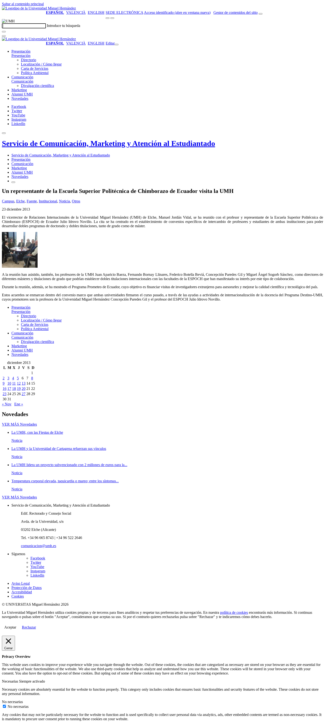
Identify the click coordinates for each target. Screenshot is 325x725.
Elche (20, 201)
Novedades (19, 98)
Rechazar (29, 627)
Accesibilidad (21, 592)
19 (19, 389)
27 (23, 394)
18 (14, 389)
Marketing (19, 90)
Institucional (48, 201)
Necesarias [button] (10, 681)
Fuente (32, 201)
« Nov (6, 404)
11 (14, 383)
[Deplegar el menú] (13, 182)
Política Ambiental (35, 73)
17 (9, 389)
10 (9, 383)
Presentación (20, 51)
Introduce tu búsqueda (63, 26)
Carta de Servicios (34, 68)
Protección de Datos (26, 588)
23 (4, 394)
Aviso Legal (20, 583)
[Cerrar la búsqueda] (4, 36)
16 (4, 389)
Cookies (17, 596)
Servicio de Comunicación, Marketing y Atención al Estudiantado (108, 143)
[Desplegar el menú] (112, 18)
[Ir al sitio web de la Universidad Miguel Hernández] (39, 8)
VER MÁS (19, 424)
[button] (20, 56)
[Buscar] (4, 31)
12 (19, 383)
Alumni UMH (22, 94)
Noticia (64, 201)
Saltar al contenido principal (23, 4)
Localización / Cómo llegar (41, 64)
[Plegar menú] (116, 44)
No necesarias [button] (12, 702)
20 (23, 389)
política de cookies (234, 612)
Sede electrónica (124, 12)
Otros (76, 201)
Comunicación (22, 77)
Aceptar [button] (10, 627)
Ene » (18, 404)
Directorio (28, 60)
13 (23, 383)
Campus (8, 201)
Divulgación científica (37, 86)
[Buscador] (260, 14)
